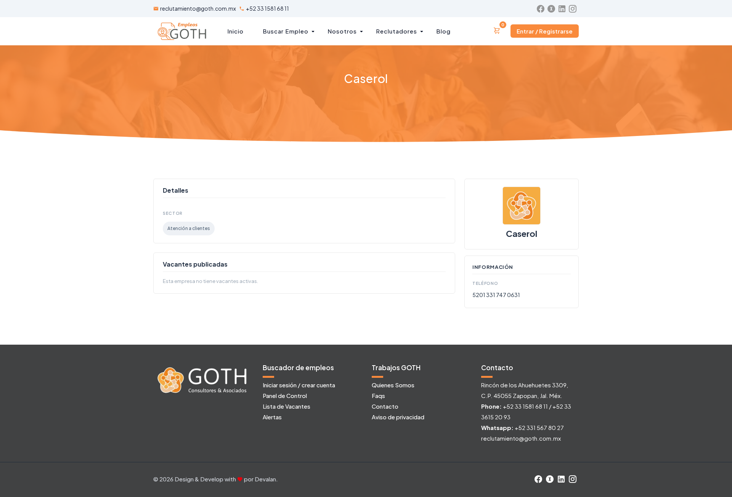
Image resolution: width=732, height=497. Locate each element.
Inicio (235, 31)
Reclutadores (396, 31)
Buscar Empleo (285, 31)
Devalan (265, 479)
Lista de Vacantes (286, 406)
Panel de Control (285, 395)
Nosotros (342, 31)
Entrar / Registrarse (545, 31)
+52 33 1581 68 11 (267, 8)
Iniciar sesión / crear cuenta (299, 384)
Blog (443, 31)
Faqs (378, 395)
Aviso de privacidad (398, 416)
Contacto (385, 406)
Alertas (272, 416)
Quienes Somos (393, 384)
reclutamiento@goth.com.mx (198, 8)
